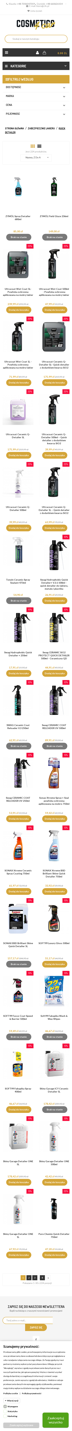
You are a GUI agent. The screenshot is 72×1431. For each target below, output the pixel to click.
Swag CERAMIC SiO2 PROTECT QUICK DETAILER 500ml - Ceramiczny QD (54, 655)
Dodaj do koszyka (19, 309)
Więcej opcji (12, 1400)
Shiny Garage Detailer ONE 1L (18, 1235)
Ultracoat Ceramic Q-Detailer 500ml (18, 508)
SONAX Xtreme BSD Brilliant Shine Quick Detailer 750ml (54, 873)
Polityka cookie (10, 1393)
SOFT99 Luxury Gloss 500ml (54, 943)
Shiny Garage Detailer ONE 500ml (54, 1163)
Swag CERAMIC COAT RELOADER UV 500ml (54, 726)
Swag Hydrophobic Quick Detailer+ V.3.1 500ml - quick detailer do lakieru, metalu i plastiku (54, 584)
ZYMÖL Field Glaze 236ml (54, 216)
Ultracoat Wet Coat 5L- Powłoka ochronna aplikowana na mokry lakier (18, 291)
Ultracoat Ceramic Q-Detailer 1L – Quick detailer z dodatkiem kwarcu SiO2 (54, 510)
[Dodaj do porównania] (20, 193)
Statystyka (12, 1411)
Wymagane (13, 1406)
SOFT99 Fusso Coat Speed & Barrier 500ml (18, 1017)
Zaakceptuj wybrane (21, 1425)
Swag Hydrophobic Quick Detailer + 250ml (18, 654)
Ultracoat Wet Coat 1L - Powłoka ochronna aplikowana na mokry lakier (18, 364)
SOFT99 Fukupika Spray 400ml (18, 1090)
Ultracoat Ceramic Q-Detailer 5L (18, 436)
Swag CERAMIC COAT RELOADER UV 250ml (18, 799)
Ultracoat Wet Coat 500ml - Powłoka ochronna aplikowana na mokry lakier (54, 291)
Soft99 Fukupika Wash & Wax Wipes (54, 1017)
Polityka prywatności (31, 1393)
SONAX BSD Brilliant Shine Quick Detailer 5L (18, 945)
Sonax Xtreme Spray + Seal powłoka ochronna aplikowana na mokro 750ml (54, 800)
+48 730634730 (25, 4)
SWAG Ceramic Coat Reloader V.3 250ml (18, 726)
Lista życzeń (36, 11)
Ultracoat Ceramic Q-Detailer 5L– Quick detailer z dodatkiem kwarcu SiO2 (54, 364)
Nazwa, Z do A (38, 157)
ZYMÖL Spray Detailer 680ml (18, 218)
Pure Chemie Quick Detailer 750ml (54, 1235)
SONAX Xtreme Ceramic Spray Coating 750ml (18, 872)
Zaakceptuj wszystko (55, 1420)
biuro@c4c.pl (42, 6)
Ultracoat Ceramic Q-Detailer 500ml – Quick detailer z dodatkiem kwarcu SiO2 (54, 439)
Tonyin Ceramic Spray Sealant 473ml (18, 581)
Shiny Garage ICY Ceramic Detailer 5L (54, 1090)
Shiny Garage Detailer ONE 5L (18, 1163)
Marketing (12, 1416)
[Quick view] (26, 193)
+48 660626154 (54, 4)
